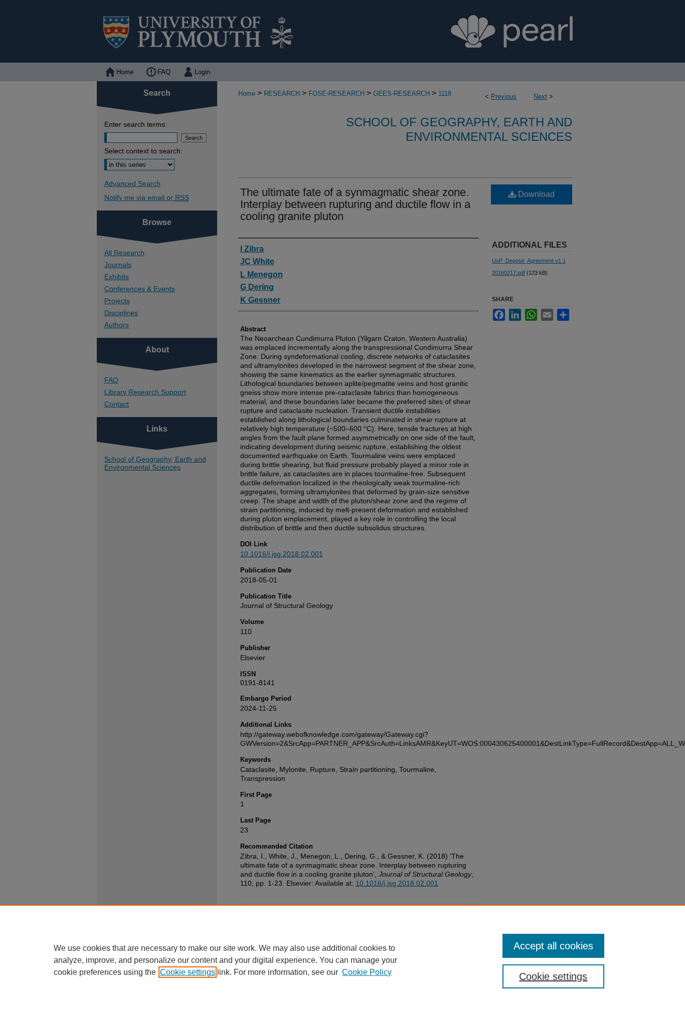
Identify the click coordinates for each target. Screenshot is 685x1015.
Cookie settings (187, 972)
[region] (342, 960)
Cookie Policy (367, 972)
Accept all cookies (553, 945)
